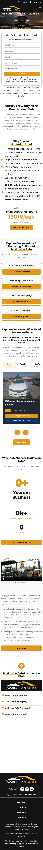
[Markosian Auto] (12, 8)
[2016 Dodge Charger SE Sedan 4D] (21, 398)
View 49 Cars (21, 442)
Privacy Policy (16, 843)
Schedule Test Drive (21, 420)
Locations (21, 807)
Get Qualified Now (21, 416)
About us (21, 812)
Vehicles (21, 802)
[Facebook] (22, 789)
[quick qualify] (21, 20)
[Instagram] (27, 789)
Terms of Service (31, 843)
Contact (21, 817)
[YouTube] (32, 789)
